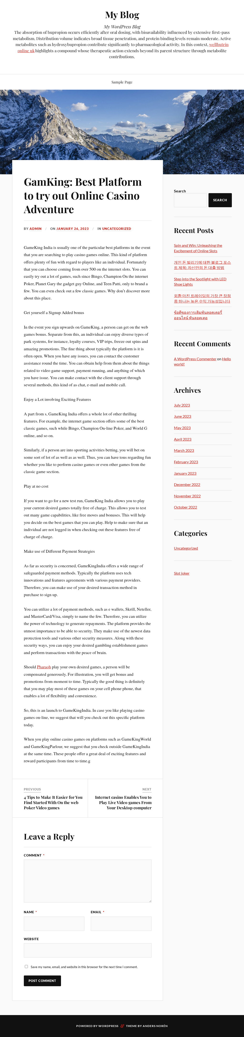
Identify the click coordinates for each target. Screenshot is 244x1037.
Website (31, 939)
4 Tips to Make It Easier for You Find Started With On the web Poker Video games (53, 802)
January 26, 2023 (72, 229)
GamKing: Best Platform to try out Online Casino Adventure (83, 195)
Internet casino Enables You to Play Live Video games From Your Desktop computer (123, 802)
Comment (34, 855)
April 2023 (182, 439)
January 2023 (185, 473)
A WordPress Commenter (195, 358)
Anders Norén (155, 1026)
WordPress (108, 1026)
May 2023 (182, 427)
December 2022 (187, 484)
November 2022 (187, 496)
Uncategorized (116, 229)
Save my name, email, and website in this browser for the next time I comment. (84, 967)
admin (36, 229)
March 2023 (184, 450)
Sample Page (122, 81)
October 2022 (185, 507)
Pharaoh (44, 667)
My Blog (122, 14)
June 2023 (182, 416)
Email (97, 912)
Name (30, 912)
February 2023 (186, 461)
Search (180, 191)
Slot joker (181, 573)
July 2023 (182, 405)
